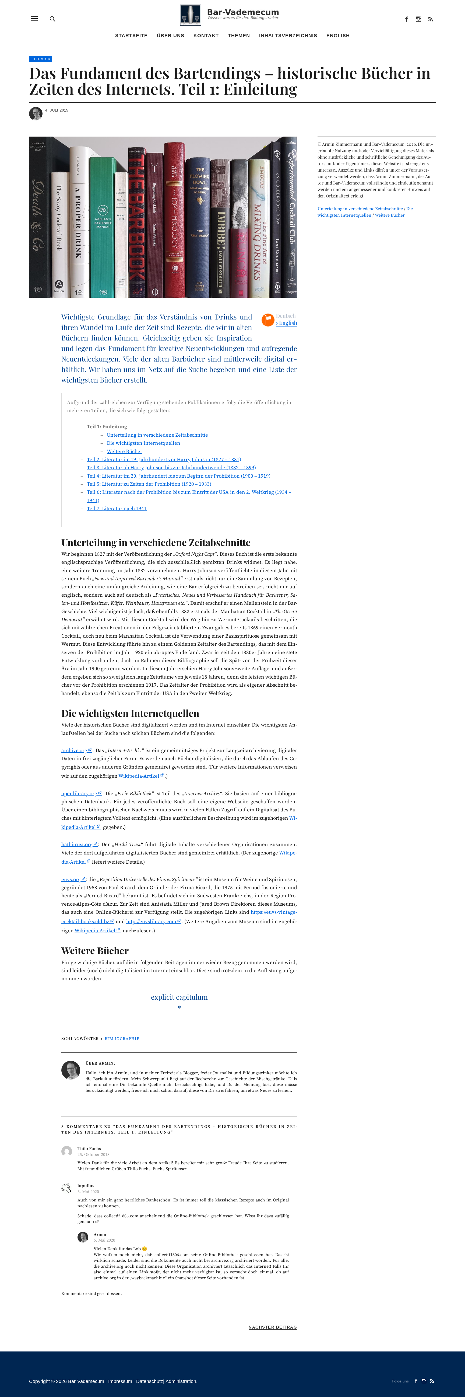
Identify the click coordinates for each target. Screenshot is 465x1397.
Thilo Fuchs (89, 1148)
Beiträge (430, 19)
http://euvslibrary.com (151, 922)
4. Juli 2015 (56, 110)
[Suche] (52, 19)
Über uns (170, 35)
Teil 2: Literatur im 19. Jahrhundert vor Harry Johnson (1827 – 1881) (164, 460)
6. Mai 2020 (88, 1191)
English (338, 35)
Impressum (120, 1381)
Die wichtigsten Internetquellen (143, 443)
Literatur (40, 59)
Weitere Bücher (124, 452)
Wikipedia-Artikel (138, 776)
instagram (418, 19)
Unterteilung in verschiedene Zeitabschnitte (157, 435)
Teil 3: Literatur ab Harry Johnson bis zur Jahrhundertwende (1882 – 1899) (171, 468)
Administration (180, 1381)
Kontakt (206, 35)
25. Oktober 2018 (94, 1154)
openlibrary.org (79, 794)
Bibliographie (122, 1038)
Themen (239, 35)
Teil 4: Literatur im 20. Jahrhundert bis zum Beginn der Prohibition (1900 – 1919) (178, 476)
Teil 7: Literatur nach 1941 (117, 509)
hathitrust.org (77, 845)
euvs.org (71, 880)
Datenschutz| (150, 1381)
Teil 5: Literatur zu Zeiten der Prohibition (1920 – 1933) (149, 484)
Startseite (131, 35)
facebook (406, 19)
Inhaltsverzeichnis (288, 35)
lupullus (86, 1186)
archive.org (74, 751)
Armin (106, 1063)
